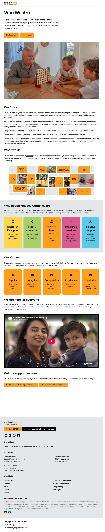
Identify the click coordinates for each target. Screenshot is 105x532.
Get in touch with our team (52, 385)
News (6, 487)
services (29, 156)
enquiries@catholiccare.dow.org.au (40, 429)
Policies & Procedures (61, 484)
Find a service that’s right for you (19, 385)
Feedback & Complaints (62, 481)
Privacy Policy (9, 525)
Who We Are (8, 481)
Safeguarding (58, 487)
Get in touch (27, 35)
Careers (7, 484)
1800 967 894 (14, 429)
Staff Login (57, 490)
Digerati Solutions (20, 528)
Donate (7, 493)
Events (6, 490)
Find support (11, 35)
